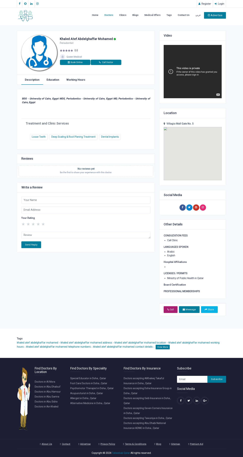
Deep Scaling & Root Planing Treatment (73, 136)
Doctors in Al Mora (45, 381)
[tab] (32, 80)
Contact (66, 444)
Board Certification (175, 284)
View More (162, 347)
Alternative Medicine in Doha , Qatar (90, 403)
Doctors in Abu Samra (47, 396)
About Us (47, 444)
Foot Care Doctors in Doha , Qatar (88, 383)
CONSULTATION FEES (176, 235)
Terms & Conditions (135, 444)
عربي (198, 15)
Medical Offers (152, 15)
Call (171, 309)
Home (95, 15)
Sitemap (175, 444)
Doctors (108, 15)
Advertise (216, 15)
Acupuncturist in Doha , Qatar (86, 393)
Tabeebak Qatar (121, 452)
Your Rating (28, 218)
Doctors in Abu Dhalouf (47, 386)
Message (190, 309)
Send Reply (31, 244)
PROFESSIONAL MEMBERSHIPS (182, 291)
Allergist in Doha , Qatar (83, 398)
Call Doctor (107, 62)
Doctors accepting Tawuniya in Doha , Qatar (148, 418)
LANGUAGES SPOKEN (176, 246)
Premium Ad (196, 444)
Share (210, 309)
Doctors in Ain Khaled (46, 406)
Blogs (135, 15)
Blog (158, 444)
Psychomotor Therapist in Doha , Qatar (92, 388)
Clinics (122, 15)
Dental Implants (110, 136)
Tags (169, 15)
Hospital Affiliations (175, 262)
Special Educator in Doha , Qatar (88, 378)
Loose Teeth (39, 136)
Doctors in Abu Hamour (48, 391)
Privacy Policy (108, 444)
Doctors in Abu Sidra (46, 401)
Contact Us (183, 15)
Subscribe (216, 379)
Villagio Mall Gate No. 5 (180, 123)
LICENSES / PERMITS (175, 273)
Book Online (77, 62)
